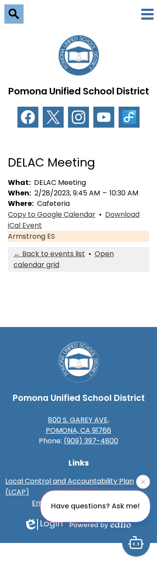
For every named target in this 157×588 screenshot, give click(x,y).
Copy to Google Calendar (52, 214)
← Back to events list (49, 254)
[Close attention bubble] (143, 482)
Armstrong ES (31, 236)
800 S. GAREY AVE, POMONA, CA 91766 (78, 425)
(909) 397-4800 (91, 441)
